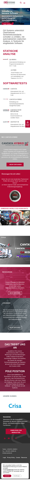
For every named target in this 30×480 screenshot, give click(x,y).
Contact (18, 457)
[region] (15, 16)
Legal (4, 457)
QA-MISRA (12, 59)
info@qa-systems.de (7, 453)
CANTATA (13, 89)
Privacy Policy (11, 457)
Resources (24, 457)
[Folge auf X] (12, 438)
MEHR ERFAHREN (16, 164)
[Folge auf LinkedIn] (4, 438)
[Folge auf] (18, 438)
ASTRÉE (13, 70)
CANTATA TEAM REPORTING (15, 110)
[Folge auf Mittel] (15, 438)
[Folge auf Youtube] (8, 438)
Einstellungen (10, 469)
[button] (11, 23)
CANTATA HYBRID (15, 99)
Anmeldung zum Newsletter (16, 431)
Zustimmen (7, 476)
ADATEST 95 (14, 122)
